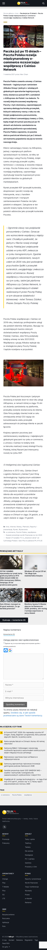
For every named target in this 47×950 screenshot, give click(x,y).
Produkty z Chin (31, 867)
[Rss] (4, 827)
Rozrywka (6, 918)
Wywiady (28, 891)
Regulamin (29, 940)
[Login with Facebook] (6, 650)
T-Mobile (5, 887)
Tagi (36, 940)
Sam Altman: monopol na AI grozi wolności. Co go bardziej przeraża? (10, 606)
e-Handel (28, 898)
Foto (3, 926)
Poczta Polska (21, 532)
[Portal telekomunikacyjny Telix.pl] (23, 3)
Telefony (28, 843)
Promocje (5, 839)
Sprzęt (28, 834)
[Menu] (3, 3)
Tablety (28, 847)
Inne (16, 13)
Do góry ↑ (6, 947)
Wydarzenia (23, 529)
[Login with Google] (10, 650)
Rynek (15, 529)
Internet (13, 527)
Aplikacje (5, 922)
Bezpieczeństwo (8, 914)
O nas (4, 940)
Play (3, 883)
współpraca (32, 532)
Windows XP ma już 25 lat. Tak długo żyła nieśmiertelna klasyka (35, 573)
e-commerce (10, 532)
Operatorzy (8, 873)
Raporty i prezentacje (33, 879)
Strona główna (8, 13)
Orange (5, 879)
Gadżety (28, 863)
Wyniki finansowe (31, 883)
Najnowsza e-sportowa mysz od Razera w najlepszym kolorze (21, 758)
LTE (3, 898)
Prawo (27, 895)
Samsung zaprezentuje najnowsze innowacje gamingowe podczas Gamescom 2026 (22, 765)
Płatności (26, 527)
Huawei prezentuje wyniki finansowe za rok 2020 (24, 535)
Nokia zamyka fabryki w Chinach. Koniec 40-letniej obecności (24, 742)
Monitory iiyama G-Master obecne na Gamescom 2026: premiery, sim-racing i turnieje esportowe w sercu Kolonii (36, 608)
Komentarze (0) (9, 634)
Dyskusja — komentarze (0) (14, 620)
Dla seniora (29, 851)
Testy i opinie (30, 839)
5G (3, 895)
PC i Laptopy (30, 859)
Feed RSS (5, 943)
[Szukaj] (43, 3)
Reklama (28, 902)
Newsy (19, 527)
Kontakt (11, 940)
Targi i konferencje (32, 887)
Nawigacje (29, 855)
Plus (3, 891)
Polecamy (6, 843)
